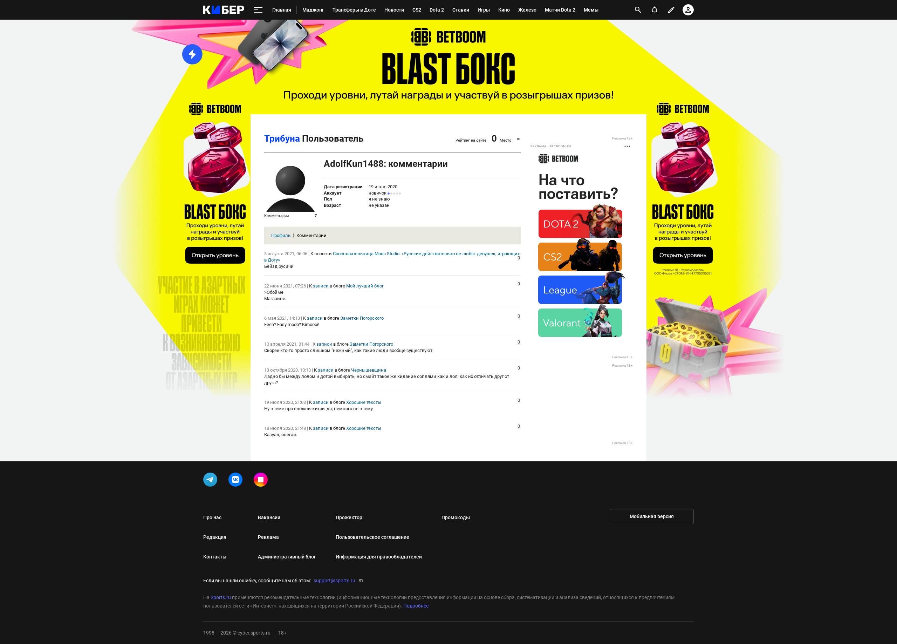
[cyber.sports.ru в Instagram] (262, 481)
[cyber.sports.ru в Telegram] (211, 481)
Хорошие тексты (363, 402)
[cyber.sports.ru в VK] (236, 481)
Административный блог (287, 557)
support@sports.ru (334, 580)
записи (321, 286)
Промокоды (455, 517)
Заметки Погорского (362, 318)
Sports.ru (221, 597)
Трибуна (282, 138)
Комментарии (311, 235)
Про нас (212, 517)
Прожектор (349, 517)
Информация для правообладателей (379, 557)
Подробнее (416, 606)
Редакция (214, 537)
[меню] (258, 10)
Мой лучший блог (365, 286)
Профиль (280, 235)
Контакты (214, 557)
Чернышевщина (368, 370)
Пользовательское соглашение (372, 537)
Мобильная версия (652, 516)
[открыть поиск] (638, 9)
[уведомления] (654, 9)
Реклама (268, 537)
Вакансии (269, 517)
